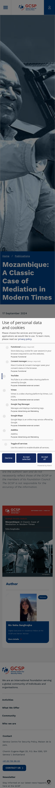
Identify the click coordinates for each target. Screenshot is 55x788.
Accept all (44, 457)
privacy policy (25, 339)
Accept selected (26, 457)
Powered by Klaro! (45, 465)
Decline (8, 457)
